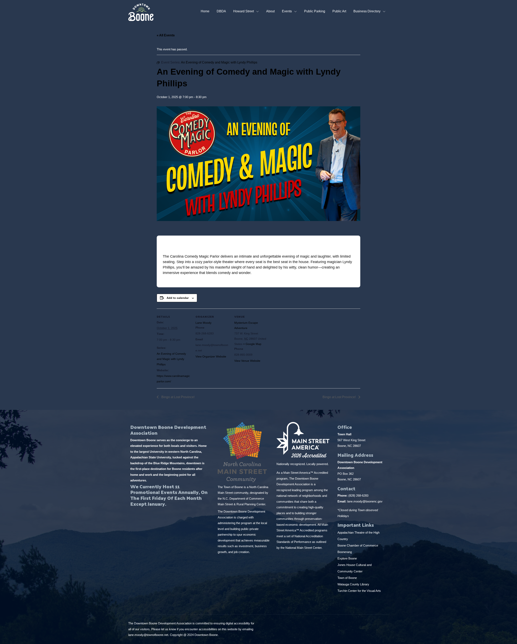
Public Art (339, 11)
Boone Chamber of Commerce (358, 545)
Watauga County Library (353, 584)
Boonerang (344, 552)
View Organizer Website (210, 356)
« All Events (166, 35)
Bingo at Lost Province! (177, 397)
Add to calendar (178, 297)
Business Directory (366, 11)
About (270, 11)
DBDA (221, 11)
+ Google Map (252, 344)
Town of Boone (347, 577)
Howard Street (243, 11)
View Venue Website (247, 360)
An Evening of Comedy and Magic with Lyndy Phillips (171, 359)
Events (287, 11)
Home (205, 11)
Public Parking (314, 11)
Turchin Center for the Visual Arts (359, 590)
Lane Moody (203, 322)
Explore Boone (347, 558)
